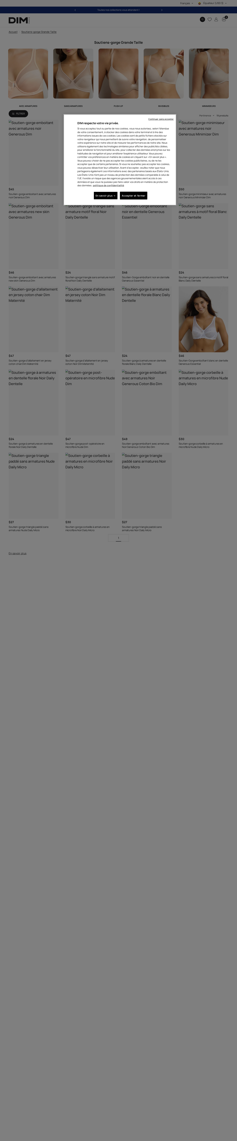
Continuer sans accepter (161, 119)
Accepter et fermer (133, 195)
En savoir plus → (106, 195)
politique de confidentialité (108, 185)
